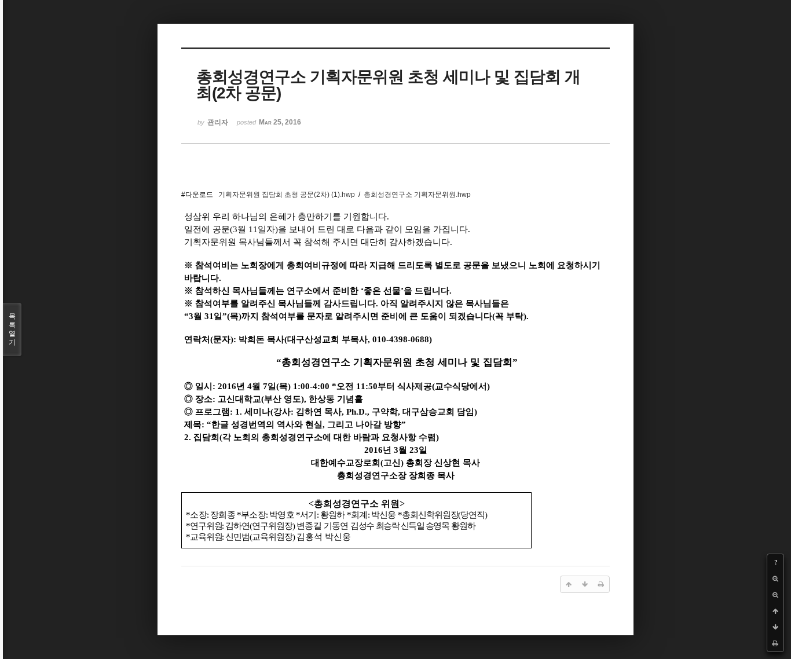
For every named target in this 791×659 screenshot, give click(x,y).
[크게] (775, 578)
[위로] (775, 611)
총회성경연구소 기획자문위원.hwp (417, 195)
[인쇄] (775, 643)
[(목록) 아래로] (775, 627)
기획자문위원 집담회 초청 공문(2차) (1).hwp (286, 195)
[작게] (775, 595)
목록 (12, 329)
